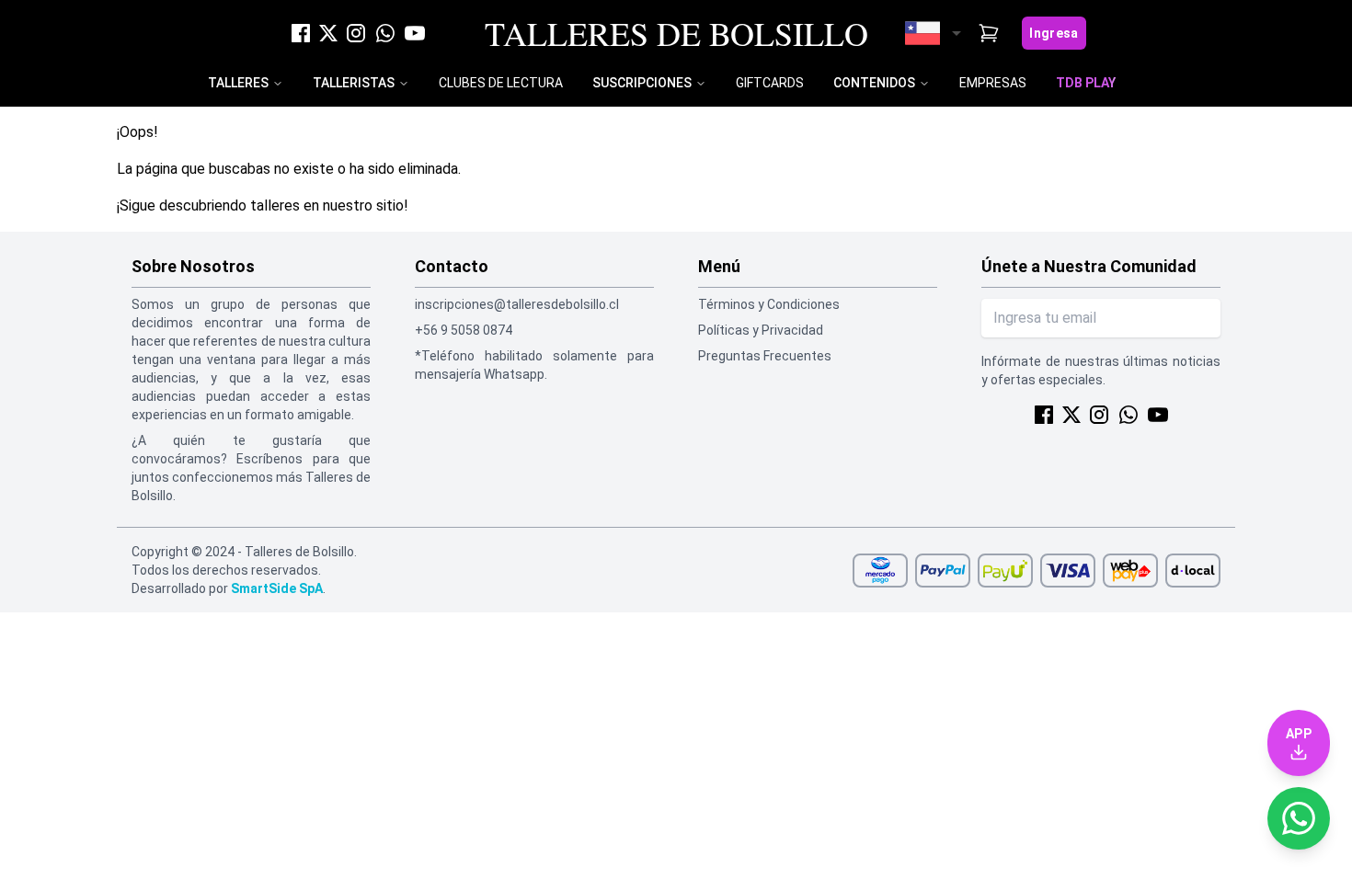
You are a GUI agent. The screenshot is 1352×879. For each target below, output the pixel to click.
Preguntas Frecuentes (764, 355)
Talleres (238, 82)
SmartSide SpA (277, 588)
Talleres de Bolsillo (676, 33)
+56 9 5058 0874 (463, 330)
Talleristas (354, 82)
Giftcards (770, 82)
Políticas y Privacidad (760, 330)
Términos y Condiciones (769, 304)
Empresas (992, 82)
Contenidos (874, 82)
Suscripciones (642, 82)
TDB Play (1086, 82)
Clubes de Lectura (501, 82)
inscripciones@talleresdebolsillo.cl (517, 304)
